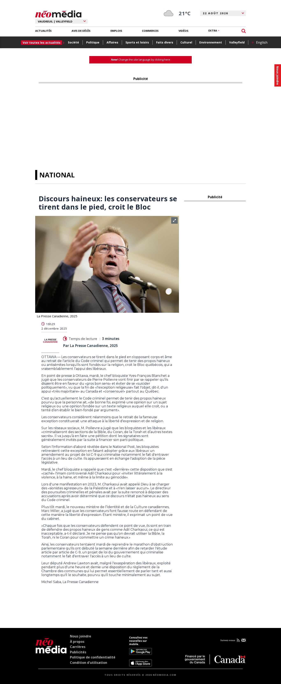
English (261, 42)
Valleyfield (237, 42)
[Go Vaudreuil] (51, 651)
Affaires (112, 42)
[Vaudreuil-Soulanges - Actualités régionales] (58, 13)
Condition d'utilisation (88, 662)
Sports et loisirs (137, 42)
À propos (77, 641)
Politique (92, 42)
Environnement (210, 42)
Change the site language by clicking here (140, 59)
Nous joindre (80, 636)
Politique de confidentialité (92, 657)
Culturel (186, 42)
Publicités (78, 652)
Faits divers (164, 42)
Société (73, 42)
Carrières (77, 646)
